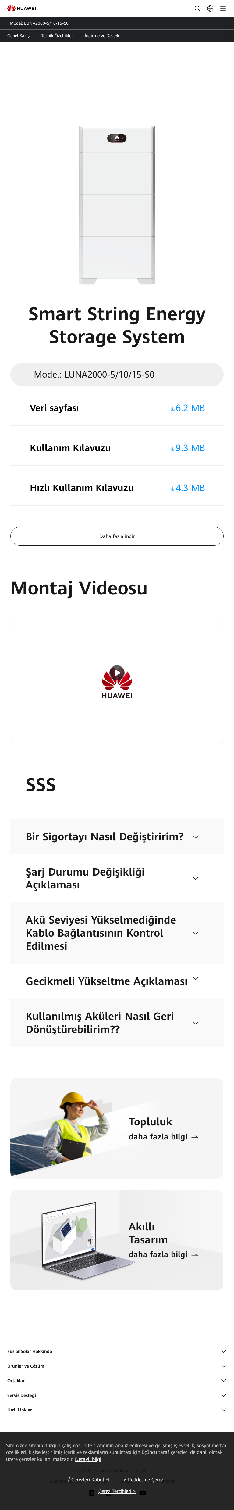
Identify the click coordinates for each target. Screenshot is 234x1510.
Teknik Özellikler (57, 35)
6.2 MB (190, 408)
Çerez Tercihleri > (117, 1491)
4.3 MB (190, 488)
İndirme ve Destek (102, 35)
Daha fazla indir (117, 536)
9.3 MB (190, 448)
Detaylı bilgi (88, 1459)
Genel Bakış (18, 35)
